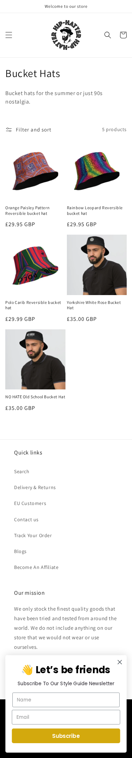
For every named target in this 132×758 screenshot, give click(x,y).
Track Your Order (33, 535)
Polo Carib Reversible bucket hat (33, 305)
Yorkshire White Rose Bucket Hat (94, 305)
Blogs (20, 551)
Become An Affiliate (36, 567)
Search (22, 471)
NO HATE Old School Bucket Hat (35, 396)
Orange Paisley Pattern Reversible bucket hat (27, 210)
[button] (9, 35)
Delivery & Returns (35, 487)
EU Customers (30, 503)
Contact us (26, 519)
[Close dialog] (120, 662)
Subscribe (66, 735)
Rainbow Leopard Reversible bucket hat (95, 210)
